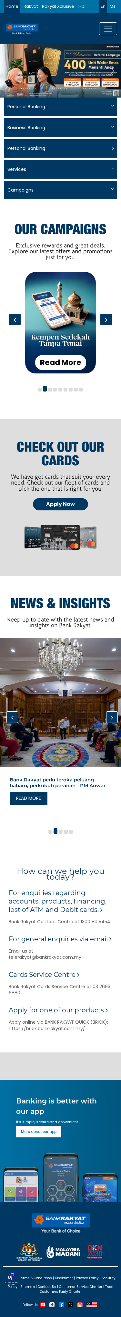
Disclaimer (64, 1278)
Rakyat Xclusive (58, 6)
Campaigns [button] (20, 190)
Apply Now (60, 504)
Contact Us (47, 1287)
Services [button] (16, 169)
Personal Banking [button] (26, 106)
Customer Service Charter (80, 1287)
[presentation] (15, 319)
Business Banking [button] (26, 127)
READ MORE (28, 798)
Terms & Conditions (35, 1278)
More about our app (38, 1131)
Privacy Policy (87, 1278)
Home (11, 6)
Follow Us (30, 1304)
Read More (60, 362)
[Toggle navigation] (108, 28)
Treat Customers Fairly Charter (77, 1289)
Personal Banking (26, 148)
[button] (40, 389)
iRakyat (30, 6)
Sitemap (27, 1287)
